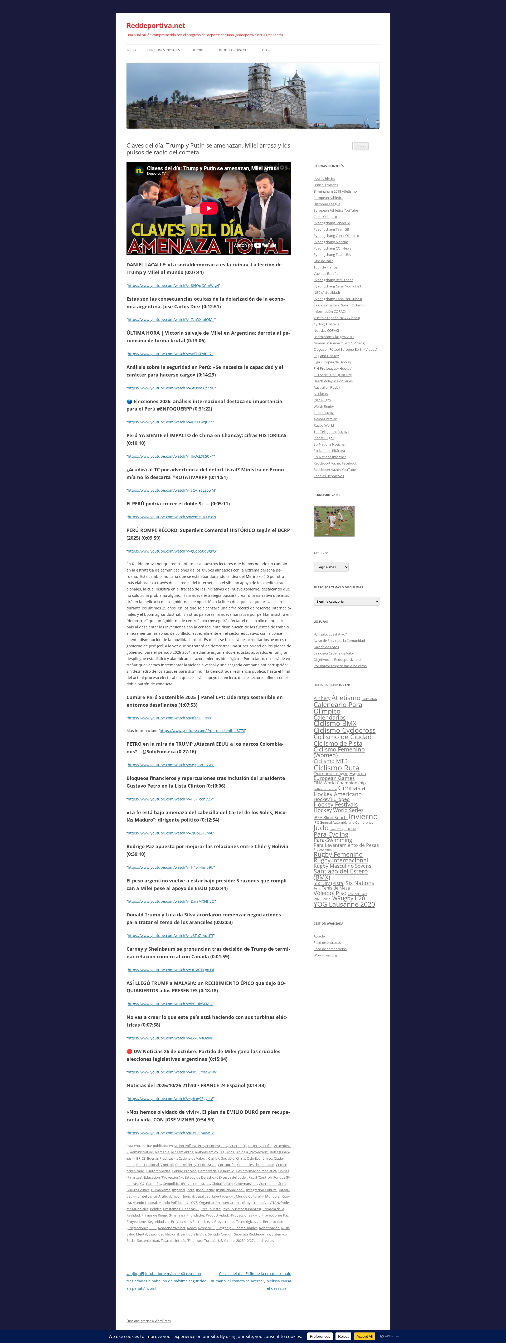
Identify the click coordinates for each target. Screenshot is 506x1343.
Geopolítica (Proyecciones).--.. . (186, 1183)
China (240, 1158)
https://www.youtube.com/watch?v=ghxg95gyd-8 (170, 1098)
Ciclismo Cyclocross (345, 730)
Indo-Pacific (205, 1190)
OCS (194, 1202)
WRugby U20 (348, 898)
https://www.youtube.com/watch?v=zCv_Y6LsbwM (171, 490)
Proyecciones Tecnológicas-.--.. (237, 1221)
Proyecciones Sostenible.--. (192, 1221)
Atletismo (346, 697)
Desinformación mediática (256, 1171)
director (267, 1240)
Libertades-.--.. (223, 1196)
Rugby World (324, 425)
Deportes (199, 50)
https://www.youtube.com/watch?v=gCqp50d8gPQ (172, 551)
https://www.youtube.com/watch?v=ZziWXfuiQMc (171, 319)
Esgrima (357, 773)
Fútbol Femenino (325, 789)
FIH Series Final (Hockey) (333, 374)
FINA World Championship (340, 783)
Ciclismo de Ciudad (343, 736)
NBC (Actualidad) (327, 292)
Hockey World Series (339, 810)
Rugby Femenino (338, 854)
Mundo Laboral (145, 1202)
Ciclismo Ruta (337, 768)
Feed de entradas (327, 942)
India (190, 1190)
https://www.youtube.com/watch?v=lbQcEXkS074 (170, 456)
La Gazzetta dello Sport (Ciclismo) (340, 305)
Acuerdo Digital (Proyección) (250, 1145)
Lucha (350, 829)
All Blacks (321, 393)
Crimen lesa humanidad (255, 1164)
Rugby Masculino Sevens (342, 865)
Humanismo (161, 1190)
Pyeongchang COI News (332, 248)
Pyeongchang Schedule (332, 223)
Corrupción (227, 1164)
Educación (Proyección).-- (163, 1177)
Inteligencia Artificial (155, 1196)
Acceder (320, 936)
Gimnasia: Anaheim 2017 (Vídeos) (339, 343)
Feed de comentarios (330, 948)
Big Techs (227, 1152)
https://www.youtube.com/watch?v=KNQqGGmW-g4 (173, 285)
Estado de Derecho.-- (201, 1177)
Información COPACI (330, 311)
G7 (142, 1183)
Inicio (131, 50)
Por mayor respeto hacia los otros (340, 665)
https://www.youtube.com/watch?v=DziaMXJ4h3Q (171, 901)
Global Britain (222, 1183)
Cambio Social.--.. (221, 1158)
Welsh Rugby (324, 406)
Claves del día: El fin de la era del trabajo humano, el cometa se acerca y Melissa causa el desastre (251, 1281)
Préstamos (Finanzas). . (181, 1209)
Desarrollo (226, 1171)
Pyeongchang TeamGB (331, 229)
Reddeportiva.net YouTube (335, 469)
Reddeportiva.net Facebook (335, 463)
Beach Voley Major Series (333, 381)
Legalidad (203, 1196)
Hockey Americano (338, 794)
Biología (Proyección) (252, 1152)
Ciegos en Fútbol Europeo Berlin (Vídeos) (345, 349)
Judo (321, 827)
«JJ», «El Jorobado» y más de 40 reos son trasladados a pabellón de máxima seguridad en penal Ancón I (166, 1281)
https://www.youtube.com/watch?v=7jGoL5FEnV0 (170, 833)
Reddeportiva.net (155, 25)
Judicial (188, 1196)
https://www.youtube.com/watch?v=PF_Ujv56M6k (170, 1003)
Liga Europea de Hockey (332, 362)
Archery (322, 698)
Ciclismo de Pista (338, 743)
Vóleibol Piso (330, 893)
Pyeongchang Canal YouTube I (337, 286)
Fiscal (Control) (260, 1177)
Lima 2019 (336, 829)
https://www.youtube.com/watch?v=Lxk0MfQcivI (170, 1038)
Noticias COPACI (326, 330)
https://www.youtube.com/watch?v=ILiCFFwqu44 (170, 421)
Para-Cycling (331, 834)
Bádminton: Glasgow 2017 (334, 336)
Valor (228, 1240)
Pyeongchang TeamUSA (332, 254)
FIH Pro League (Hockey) (333, 368)
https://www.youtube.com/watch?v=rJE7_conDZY (170, 799)
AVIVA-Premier (325, 419)
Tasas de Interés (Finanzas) (182, 1240)
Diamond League (327, 204)
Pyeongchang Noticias (331, 242)
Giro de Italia (323, 260)
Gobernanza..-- (245, 1183)
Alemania (162, 1152)
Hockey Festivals (336, 804)
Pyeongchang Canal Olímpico (336, 235)
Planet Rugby (324, 438)
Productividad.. (218, 1215)
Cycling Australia (326, 324)
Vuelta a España (326, 273)
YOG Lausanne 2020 (344, 904)
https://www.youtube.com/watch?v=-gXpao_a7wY (171, 764)
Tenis (317, 888)
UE (220, 1240)
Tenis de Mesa (336, 888)
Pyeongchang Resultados (333, 279)
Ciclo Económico (259, 1158)
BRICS (140, 1158)
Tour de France (325, 267)
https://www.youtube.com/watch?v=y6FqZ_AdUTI (170, 935)
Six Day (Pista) (329, 883)
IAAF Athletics (324, 178)
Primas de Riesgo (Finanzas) (163, 1215)
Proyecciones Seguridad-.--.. (147, 1221)
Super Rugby (324, 412)
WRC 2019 (322, 898)
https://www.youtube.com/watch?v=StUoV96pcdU (171, 387)
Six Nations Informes (330, 457)
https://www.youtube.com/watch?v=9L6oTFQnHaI (171, 969)
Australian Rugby (327, 387)
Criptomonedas (158, 1171)
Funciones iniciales (163, 50)
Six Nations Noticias (329, 444)
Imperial (178, 1190)
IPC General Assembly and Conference (343, 822)
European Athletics (328, 197)
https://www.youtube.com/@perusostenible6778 (202, 730)
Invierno (363, 816)
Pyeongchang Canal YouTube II (338, 298)
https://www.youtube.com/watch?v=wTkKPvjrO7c (170, 353)
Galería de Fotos (326, 646)
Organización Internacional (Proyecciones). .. (233, 1202)
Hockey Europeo (332, 799)
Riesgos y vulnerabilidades (236, 1227)
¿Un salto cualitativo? (330, 634)
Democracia (207, 1171)
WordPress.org (325, 955)
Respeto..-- (206, 1227)
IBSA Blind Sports (331, 818)
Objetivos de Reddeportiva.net (338, 659)
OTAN (274, 1202)
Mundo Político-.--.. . (173, 1202)
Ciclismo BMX (335, 723)
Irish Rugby (322, 400)
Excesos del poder (233, 1177)
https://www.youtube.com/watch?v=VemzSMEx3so (172, 516)
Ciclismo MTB (331, 761)
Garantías (153, 1183)
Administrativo (141, 1152)
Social (130, 1240)
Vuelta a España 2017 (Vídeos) (337, 317)
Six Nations (360, 883)
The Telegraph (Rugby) (331, 431)
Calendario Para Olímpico (338, 707)
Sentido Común (220, 1234)
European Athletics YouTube (336, 210)
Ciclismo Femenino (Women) (339, 752)
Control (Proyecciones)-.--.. (195, 1164)
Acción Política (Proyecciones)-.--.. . (200, 1145)
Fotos (265, 50)
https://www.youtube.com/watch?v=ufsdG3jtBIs (169, 717)
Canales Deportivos (329, 475)
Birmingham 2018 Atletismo (335, 191)
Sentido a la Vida (193, 1234)
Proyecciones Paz (275, 1215)
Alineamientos (182, 1152)
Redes (192, 1227)
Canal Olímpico (325, 216)
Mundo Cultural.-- (250, 1196)
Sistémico (279, 1234)
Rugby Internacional (341, 860)
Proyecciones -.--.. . (245, 1215)
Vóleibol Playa (357, 894)
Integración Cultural (261, 1190)
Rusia (285, 1227)
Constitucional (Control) (155, 1164)
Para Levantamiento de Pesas (346, 845)
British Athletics (326, 185)
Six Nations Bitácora (329, 450)
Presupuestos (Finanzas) (242, 1209)
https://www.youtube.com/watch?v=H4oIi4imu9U (170, 867)
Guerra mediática (272, 1183)
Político (156, 1209)
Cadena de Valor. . (193, 1158)
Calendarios (330, 717)
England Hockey (326, 355)
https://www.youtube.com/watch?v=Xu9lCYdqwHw (172, 1072)
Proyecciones (323, 849)
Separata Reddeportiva (252, 1234)
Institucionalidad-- (230, 1190)
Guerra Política (137, 1190)
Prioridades (195, 1215)
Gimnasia (351, 788)
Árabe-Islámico (206, 1152)
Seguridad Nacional (164, 1234)
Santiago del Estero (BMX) (341, 874)
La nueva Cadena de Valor (334, 653)
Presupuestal (211, 1209)
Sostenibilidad (148, 1240)
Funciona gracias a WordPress (148, 1320)
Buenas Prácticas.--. (162, 1158)
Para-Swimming (333, 839)
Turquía (210, 1240)
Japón (177, 1196)
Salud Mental (136, 1234)
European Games (334, 778)
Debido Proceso (184, 1171)
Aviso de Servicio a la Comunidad (339, 640)
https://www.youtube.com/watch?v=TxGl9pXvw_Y (170, 1132)
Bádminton (369, 699)
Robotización (269, 1227)
